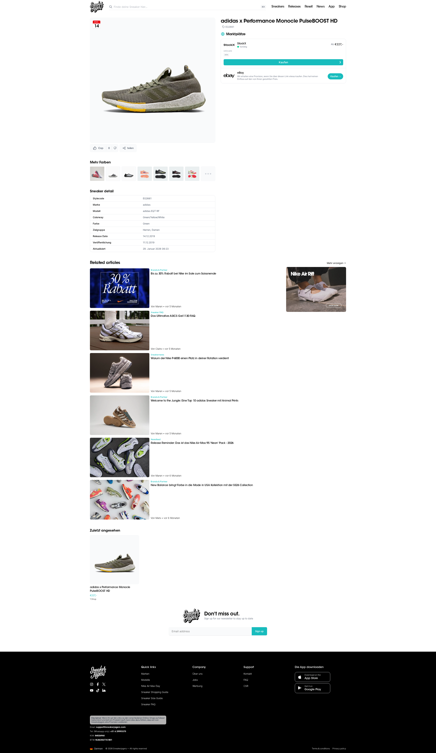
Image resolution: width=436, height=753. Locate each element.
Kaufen (310, 62)
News (320, 6)
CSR (246, 685)
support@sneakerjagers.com (111, 727)
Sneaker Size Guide (152, 698)
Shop (342, 6)
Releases (294, 6)
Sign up (259, 631)
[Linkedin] (104, 690)
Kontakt (248, 673)
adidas (146, 204)
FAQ (246, 679)
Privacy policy (339, 748)
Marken (145, 673)
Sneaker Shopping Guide (154, 692)
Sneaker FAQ (148, 704)
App (332, 6)
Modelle (145, 679)
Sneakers (277, 6)
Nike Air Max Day (150, 685)
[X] (104, 684)
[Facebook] (97, 684)
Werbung (197, 685)
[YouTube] (91, 690)
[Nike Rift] (316, 289)
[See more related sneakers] (208, 173)
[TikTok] (97, 690)
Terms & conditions (321, 748)
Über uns (197, 673)
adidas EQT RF (151, 211)
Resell (309, 6)
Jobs (195, 679)
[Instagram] (91, 684)
